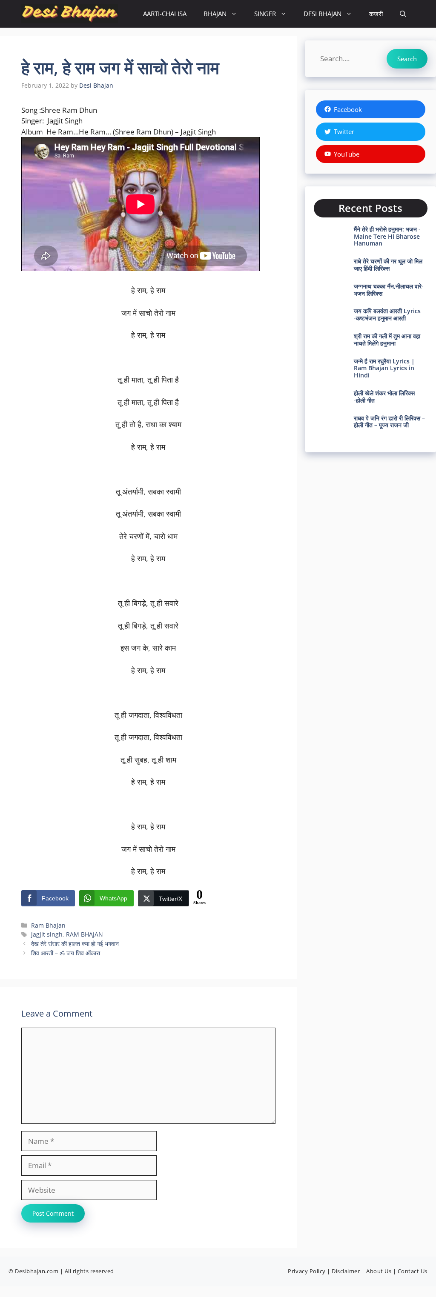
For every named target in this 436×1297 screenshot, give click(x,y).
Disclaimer (346, 1271)
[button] (403, 14)
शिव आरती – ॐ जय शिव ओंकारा (65, 953)
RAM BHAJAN (84, 934)
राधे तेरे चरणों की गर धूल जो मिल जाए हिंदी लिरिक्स (388, 264)
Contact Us (412, 1271)
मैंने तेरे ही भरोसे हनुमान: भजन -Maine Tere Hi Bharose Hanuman (387, 236)
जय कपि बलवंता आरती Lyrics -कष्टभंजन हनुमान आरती (387, 314)
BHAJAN (215, 13)
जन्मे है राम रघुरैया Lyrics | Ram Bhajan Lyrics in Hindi (384, 368)
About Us (379, 1271)
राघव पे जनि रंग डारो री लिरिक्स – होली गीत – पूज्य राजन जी (389, 421)
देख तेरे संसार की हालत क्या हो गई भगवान (75, 944)
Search (407, 58)
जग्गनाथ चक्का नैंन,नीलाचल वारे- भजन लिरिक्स (389, 289)
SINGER (265, 13)
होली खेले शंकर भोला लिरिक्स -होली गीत (384, 396)
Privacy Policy (306, 1271)
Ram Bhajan (48, 925)
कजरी (376, 13)
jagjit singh (47, 934)
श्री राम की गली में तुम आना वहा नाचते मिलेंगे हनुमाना (387, 339)
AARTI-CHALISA (164, 13)
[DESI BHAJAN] (69, 14)
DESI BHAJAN (322, 13)
